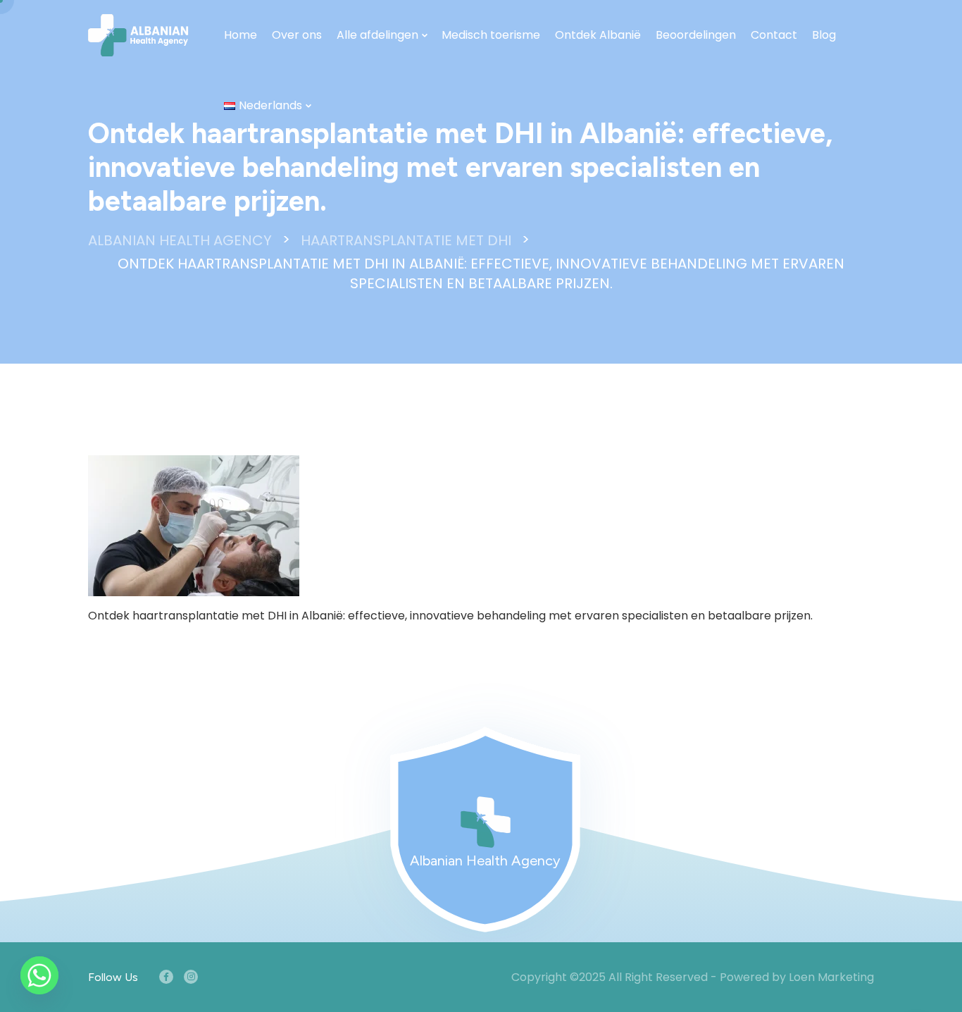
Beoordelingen (696, 35)
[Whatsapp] (39, 975)
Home (240, 35)
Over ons (297, 35)
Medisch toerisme (491, 35)
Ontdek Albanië (598, 35)
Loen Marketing (831, 977)
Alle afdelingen (377, 35)
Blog (824, 35)
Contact (774, 35)
